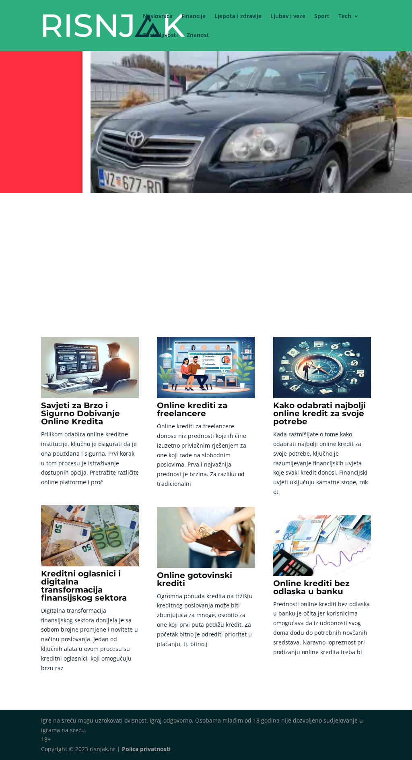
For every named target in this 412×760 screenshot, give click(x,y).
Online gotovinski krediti (194, 579)
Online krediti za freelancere (192, 409)
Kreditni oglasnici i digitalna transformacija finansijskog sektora (84, 586)
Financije (193, 16)
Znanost (198, 35)
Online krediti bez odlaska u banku (311, 587)
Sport (322, 16)
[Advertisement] (206, 256)
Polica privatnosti (146, 749)
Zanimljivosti (160, 35)
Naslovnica (158, 16)
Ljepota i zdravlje (238, 16)
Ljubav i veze (287, 16)
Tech (344, 16)
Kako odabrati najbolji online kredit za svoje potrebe (319, 413)
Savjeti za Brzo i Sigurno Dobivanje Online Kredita (80, 413)
